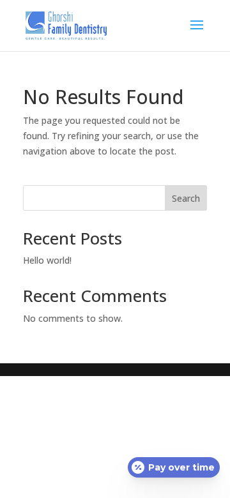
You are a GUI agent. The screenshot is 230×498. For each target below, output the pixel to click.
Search (186, 198)
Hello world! (47, 260)
